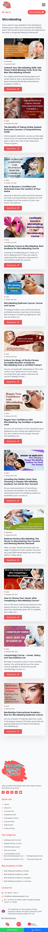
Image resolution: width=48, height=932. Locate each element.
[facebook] (3, 792)
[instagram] (11, 792)
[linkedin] (16, 792)
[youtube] (20, 792)
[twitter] (7, 792)
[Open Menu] (43, 5)
